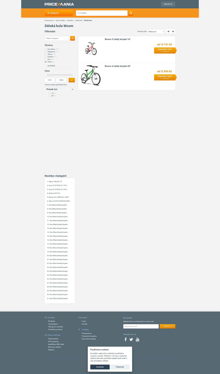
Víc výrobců (51, 65)
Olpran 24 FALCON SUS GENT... (60, 201)
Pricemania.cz (49, 20)
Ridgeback (53, 52)
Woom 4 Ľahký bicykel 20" (118, 66)
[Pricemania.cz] (59, 4)
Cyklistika (70, 20)
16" (53, 93)
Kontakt (84, 324)
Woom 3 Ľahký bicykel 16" (118, 39)
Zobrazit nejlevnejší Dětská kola (56, 85)
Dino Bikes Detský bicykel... (58, 205)
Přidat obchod (53, 339)
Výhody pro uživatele (55, 327)
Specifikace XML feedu (56, 344)
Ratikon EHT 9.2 (54, 193)
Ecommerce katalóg (89, 339)
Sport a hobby (60, 20)
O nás (84, 321)
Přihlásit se (168, 4)
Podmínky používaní (55, 329)
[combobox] (155, 31)
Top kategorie (53, 324)
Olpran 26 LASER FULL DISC (59, 197)
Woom (51, 62)
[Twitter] (131, 340)
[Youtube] (137, 340)
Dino (51, 59)
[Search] (130, 13)
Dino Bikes (53, 49)
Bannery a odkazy (54, 347)
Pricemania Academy (89, 336)
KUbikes (52, 57)
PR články (51, 321)
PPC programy (53, 341)
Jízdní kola (78, 20)
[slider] (46, 75)
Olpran (52, 54)
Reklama (51, 350)
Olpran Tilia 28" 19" (55, 181)
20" (53, 96)
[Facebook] (125, 340)
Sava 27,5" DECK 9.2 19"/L (58, 185)
